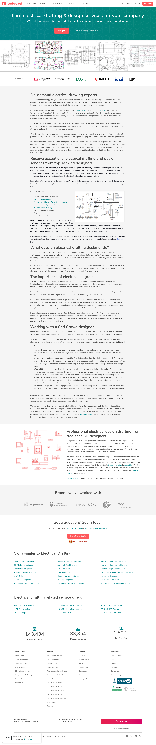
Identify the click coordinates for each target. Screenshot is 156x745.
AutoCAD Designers (22, 580)
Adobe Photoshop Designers (25, 572)
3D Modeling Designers (23, 565)
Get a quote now (73, 478)
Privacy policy (84, 679)
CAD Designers (63, 569)
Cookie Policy (28, 739)
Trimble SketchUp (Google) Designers (116, 583)
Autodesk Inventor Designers (69, 561)
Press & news (84, 659)
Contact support (117, 655)
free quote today (85, 414)
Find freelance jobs (53, 659)
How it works (20, 655)
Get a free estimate (78, 536)
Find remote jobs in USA (55, 675)
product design (81, 110)
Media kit (82, 663)
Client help (114, 667)
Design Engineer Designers (68, 576)
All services (19, 683)
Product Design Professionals (113, 569)
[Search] (122, 3)
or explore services (121, 728)
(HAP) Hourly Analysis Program (27, 606)
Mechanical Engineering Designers (115, 565)
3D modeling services (22, 671)
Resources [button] (115, 652)
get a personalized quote (96, 529)
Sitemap (50, 706)
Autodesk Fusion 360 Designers (27, 583)
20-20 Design (20, 613)
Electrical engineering (42, 199)
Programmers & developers (24, 675)
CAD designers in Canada (56, 691)
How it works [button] (20, 652)
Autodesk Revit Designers (67, 565)
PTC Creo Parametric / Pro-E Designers (117, 572)
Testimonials (83, 667)
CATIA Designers (64, 572)
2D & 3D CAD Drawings (111, 613)
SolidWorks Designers (110, 580)
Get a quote (148, 3)
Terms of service (85, 675)
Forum (113, 663)
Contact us (83, 671)
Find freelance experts (55, 655)
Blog (112, 659)
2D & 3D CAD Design (110, 609)
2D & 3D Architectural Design (113, 606)
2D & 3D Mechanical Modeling (69, 609)
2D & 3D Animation (65, 613)
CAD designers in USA (55, 687)
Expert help (115, 671)
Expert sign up (116, 675)
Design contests (21, 663)
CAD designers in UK (54, 694)
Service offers (52, 663)
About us (82, 655)
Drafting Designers (65, 580)
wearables (128, 465)
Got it (8, 738)
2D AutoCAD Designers (24, 561)
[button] (44, 3)
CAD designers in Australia (56, 698)
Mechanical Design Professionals (70, 583)
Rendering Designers (109, 576)
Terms (56, 736)
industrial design (115, 465)
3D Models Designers (23, 569)
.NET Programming (22, 609)
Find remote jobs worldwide (57, 671)
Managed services (21, 659)
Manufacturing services (23, 679)
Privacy (49, 736)
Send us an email (74, 529)
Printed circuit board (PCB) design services (51, 202)
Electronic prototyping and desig (47, 205)
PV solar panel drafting (43, 208)
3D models (51, 679)
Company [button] (82, 652)
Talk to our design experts (86, 31)
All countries (51, 702)
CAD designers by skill (55, 683)
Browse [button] (50, 652)
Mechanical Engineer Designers (113, 561)
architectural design (99, 110)
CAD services (20, 667)
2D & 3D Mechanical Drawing (69, 606)
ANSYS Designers (21, 576)
